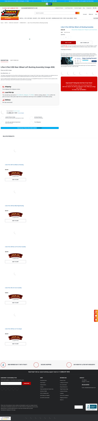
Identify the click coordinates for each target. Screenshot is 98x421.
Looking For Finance (59, 8)
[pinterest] (5, 388)
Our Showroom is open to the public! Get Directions (81, 1)
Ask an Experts (21, 113)
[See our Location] (96, 320)
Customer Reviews (63, 391)
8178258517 (39, 127)
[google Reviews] (5, 418)
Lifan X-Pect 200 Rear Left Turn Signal (13, 328)
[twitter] (17, 388)
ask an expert (85, 384)
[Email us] (96, 316)
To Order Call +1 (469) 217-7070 (10, 8)
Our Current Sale (63, 384)
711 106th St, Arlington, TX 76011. (25, 95)
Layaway (61, 393)
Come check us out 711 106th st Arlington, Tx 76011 (17, 1)
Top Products (42, 382)
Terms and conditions (64, 395)
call (47, 95)
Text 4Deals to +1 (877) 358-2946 (49, 1)
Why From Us (14, 60)
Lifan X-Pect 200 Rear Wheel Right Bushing (14, 205)
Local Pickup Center (69, 8)
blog (84, 8)
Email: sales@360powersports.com (89, 387)
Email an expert (16, 111)
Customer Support (77, 8)
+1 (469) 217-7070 (11, 113)
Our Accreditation (49, 5)
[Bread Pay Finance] (62, 51)
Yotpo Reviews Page (64, 389)
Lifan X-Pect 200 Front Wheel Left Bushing (14, 164)
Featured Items (43, 384)
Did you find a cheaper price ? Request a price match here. (84, 29)
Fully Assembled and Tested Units (46, 389)
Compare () (88, 8)
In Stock (41, 386)
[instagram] (9, 388)
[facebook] (2, 388)
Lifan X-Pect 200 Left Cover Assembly (13, 287)
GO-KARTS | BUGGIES (44, 397)
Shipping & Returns (64, 397)
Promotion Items (43, 380)
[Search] (77, 13)
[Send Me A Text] (96, 312)
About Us (61, 399)
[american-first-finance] (64, 51)
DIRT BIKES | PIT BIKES (45, 395)
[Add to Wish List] (25, 169)
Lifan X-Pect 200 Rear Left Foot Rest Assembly (15, 246)
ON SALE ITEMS (43, 391)
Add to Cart (15, 179)
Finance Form (62, 380)
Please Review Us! (63, 386)
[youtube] (13, 388)
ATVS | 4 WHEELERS (44, 393)
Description (4, 60)
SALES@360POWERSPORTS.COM (29, 8)
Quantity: (63, 34)
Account (85, 14)
